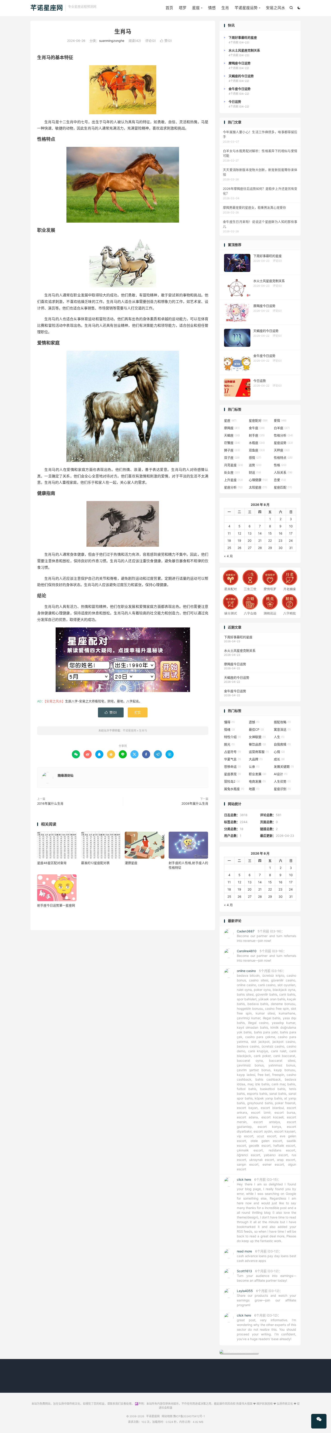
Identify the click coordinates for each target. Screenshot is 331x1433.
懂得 (229, 722)
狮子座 (232, 450)
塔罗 (182, 8)
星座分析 (233, 487)
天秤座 (282, 450)
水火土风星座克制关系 (240, 650)
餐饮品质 (257, 744)
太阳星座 (258, 487)
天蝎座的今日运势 (236, 677)
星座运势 (283, 443)
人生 (279, 737)
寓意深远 (282, 729)
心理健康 (258, 480)
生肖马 (122, 31)
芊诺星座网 (46, 8)
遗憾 (254, 722)
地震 (254, 789)
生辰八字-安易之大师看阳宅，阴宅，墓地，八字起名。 (103, 701)
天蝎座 (232, 435)
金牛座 (257, 428)
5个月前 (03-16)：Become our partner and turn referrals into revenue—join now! (266, 936)
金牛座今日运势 (235, 691)
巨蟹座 (232, 443)
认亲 (254, 766)
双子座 (232, 457)
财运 (255, 472)
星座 (196, 8)
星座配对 (258, 420)
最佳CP (256, 729)
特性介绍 (232, 737)
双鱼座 (257, 450)
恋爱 (280, 480)
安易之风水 (275, 8)
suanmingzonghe (111, 41)
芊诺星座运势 (246, 8)
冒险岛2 (232, 781)
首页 (169, 8)
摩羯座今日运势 (235, 664)
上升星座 (233, 480)
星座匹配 (283, 487)
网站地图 (167, 1416)
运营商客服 (259, 752)
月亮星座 (233, 465)
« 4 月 (228, 556)
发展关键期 (284, 766)
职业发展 (257, 774)
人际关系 (283, 472)
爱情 (280, 420)
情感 (212, 8)
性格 (280, 465)
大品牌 (256, 759)
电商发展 (257, 781)
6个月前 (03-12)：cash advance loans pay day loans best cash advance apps (266, 1256)
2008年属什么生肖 (194, 803)
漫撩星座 (131, 863)
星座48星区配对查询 (51, 863)
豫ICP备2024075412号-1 (189, 1416)
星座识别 (282, 789)
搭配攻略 (282, 722)
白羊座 (282, 428)
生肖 (225, 8)
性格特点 (283, 457)
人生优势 (282, 781)
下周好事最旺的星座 (238, 637)
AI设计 (280, 774)
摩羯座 (232, 428)
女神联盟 (257, 737)
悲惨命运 (232, 766)
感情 (255, 457)
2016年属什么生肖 (50, 803)
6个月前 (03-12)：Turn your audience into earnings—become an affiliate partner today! (266, 1275)
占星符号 (232, 752)
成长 (279, 759)
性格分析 (283, 435)
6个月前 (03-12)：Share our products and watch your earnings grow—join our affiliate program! (266, 1298)
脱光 (229, 744)
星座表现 (232, 774)
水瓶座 (257, 443)
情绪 (229, 729)
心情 (279, 752)
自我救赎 (282, 744)
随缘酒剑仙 (65, 775)
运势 (255, 465)
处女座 (232, 472)
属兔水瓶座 (234, 789)
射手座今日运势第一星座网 (56, 905)
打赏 (137, 712)
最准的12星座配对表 (95, 863)
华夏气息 (232, 759)
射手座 (257, 435)
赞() (166, 41)
